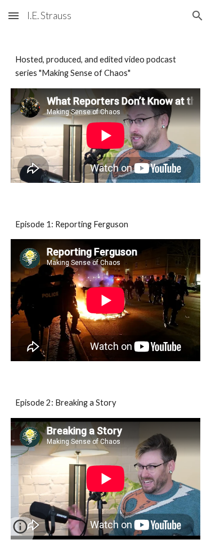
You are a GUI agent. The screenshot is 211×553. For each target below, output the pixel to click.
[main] (106, 66)
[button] (13, 15)
